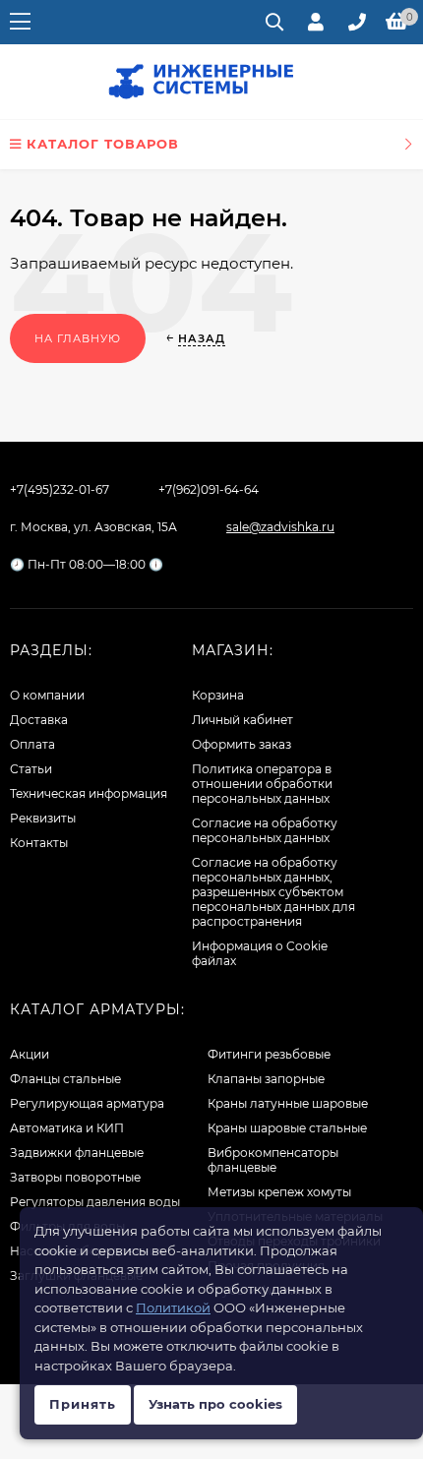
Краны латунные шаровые (288, 1103)
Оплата (32, 744)
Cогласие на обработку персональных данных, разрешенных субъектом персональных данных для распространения (273, 892)
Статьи (31, 768)
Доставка (39, 719)
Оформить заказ (241, 744)
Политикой (173, 1307)
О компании (47, 695)
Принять (82, 1404)
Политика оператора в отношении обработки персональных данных (262, 783)
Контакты (39, 842)
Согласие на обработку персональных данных (264, 830)
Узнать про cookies (215, 1404)
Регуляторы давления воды (95, 1201)
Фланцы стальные (65, 1078)
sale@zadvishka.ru (280, 526)
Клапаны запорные (266, 1078)
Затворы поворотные (75, 1177)
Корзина (218, 695)
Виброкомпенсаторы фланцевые (273, 1160)
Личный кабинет (242, 719)
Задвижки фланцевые (77, 1152)
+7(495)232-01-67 (59, 489)
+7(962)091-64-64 (208, 489)
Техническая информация (88, 793)
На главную (77, 338)
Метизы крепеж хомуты (279, 1192)
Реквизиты (43, 818)
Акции (29, 1054)
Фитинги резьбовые (269, 1054)
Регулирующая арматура (87, 1103)
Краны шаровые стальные (287, 1128)
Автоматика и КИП (67, 1128)
